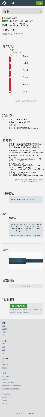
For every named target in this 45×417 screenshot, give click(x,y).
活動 (3, 350)
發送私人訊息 (19, 306)
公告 (3, 347)
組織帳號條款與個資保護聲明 (11, 386)
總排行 (4, 368)
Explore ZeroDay (14, 3)
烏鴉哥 (27, 122)
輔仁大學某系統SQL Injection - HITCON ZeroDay (5, 3)
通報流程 (5, 379)
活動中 (4, 329)
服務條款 (5, 400)
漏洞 (6, 11)
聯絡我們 (5, 403)
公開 (3, 335)
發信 (6, 21)
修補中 (4, 332)
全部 (3, 326)
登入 (39, 3)
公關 (3, 353)
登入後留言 (26, 286)
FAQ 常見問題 (6, 376)
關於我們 (5, 397)
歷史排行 (5, 365)
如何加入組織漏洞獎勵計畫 (11, 389)
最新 (3, 361)
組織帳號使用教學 (8, 382)
